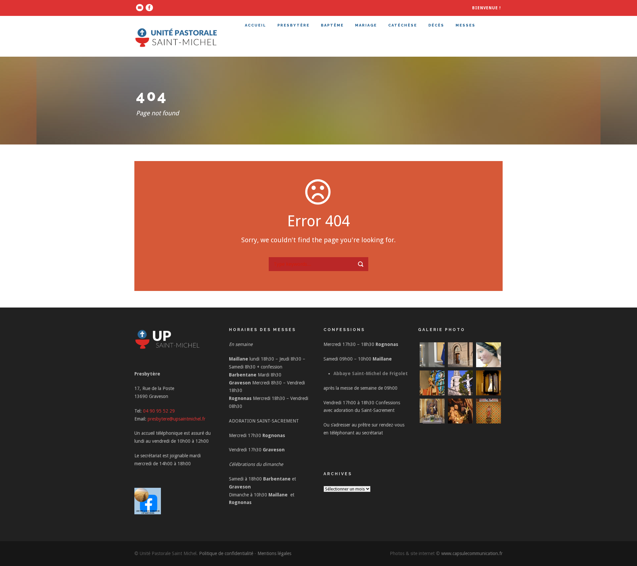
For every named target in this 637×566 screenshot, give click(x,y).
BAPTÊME (332, 25)
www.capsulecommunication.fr (472, 553)
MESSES (465, 25)
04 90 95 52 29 (159, 411)
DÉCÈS (436, 25)
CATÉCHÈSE (402, 25)
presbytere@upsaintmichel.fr (176, 419)
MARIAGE (366, 25)
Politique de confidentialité (226, 553)
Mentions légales (274, 553)
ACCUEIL (255, 25)
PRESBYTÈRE (293, 25)
